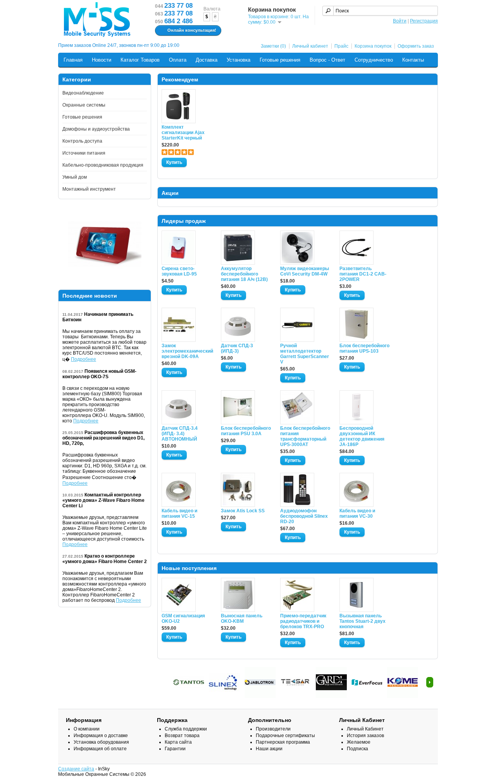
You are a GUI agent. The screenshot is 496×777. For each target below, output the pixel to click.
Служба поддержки (186, 729)
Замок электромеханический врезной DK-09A (187, 351)
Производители (273, 729)
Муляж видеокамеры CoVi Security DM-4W (304, 271)
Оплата (177, 60)
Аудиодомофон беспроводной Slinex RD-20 (304, 516)
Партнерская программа (283, 742)
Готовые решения (280, 60)
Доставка (206, 60)
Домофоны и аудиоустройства (96, 129)
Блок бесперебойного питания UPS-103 (364, 348)
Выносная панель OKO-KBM (241, 618)
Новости (101, 60)
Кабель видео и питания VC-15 (179, 513)
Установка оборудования (101, 742)
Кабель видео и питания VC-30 (357, 513)
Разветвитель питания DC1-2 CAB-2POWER (362, 274)
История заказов (365, 735)
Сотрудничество (374, 60)
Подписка (357, 748)
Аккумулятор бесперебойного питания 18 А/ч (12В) (244, 274)
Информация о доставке (101, 735)
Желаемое (358, 742)
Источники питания (83, 153)
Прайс (341, 46)
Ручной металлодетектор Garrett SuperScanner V (304, 354)
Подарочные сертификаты (285, 735)
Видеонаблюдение (83, 93)
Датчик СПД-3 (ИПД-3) (237, 348)
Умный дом (74, 177)
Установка (238, 60)
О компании (87, 729)
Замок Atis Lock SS (243, 510)
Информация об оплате (100, 748)
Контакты (413, 60)
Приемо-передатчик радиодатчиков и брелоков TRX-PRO (303, 621)
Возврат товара (182, 735)
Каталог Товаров (140, 60)
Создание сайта (76, 769)
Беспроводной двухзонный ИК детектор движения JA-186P (361, 436)
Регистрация (424, 21)
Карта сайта (178, 742)
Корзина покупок (373, 46)
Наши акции (269, 748)
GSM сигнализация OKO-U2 (183, 618)
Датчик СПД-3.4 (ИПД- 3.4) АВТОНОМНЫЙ (180, 434)
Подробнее (83, 359)
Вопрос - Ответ (327, 60)
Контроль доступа (82, 141)
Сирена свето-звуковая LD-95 (179, 271)
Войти (399, 21)
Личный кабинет (310, 46)
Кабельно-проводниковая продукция (102, 165)
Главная (73, 60)
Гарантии (175, 748)
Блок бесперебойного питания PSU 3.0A (246, 431)
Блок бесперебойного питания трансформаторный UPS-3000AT (305, 436)
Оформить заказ (416, 46)
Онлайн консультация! (191, 30)
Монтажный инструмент (89, 189)
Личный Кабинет (365, 729)
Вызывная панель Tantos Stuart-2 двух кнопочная (362, 621)
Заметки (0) (273, 46)
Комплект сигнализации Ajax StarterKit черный (183, 132)
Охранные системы (83, 105)
